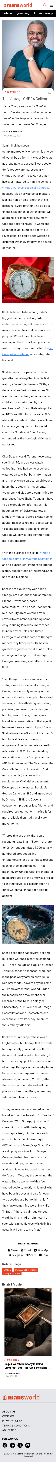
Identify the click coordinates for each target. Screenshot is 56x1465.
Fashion (7, 13)
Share (14, 1250)
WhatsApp (43, 1250)
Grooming (23, 13)
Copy (45, 1255)
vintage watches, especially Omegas (25, 187)
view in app (46, 13)
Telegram (17, 1255)
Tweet (27, 1250)
